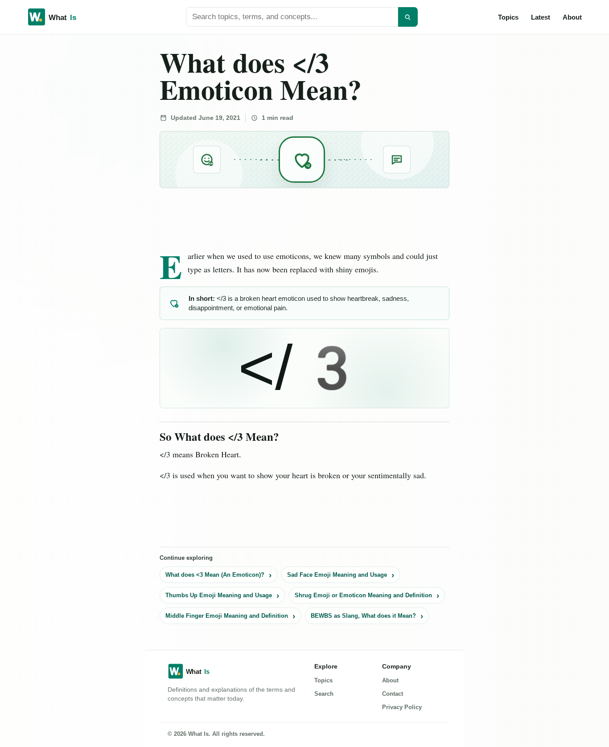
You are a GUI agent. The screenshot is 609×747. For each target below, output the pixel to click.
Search (323, 693)
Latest (540, 17)
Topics (508, 17)
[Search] (408, 17)
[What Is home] (66, 17)
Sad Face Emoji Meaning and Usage (337, 574)
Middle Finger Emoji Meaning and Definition (226, 615)
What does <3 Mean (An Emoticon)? (214, 574)
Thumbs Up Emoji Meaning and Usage (218, 595)
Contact (392, 693)
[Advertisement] (67, 170)
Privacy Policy (402, 707)
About (572, 17)
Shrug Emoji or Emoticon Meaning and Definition (363, 595)
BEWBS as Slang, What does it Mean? (363, 615)
